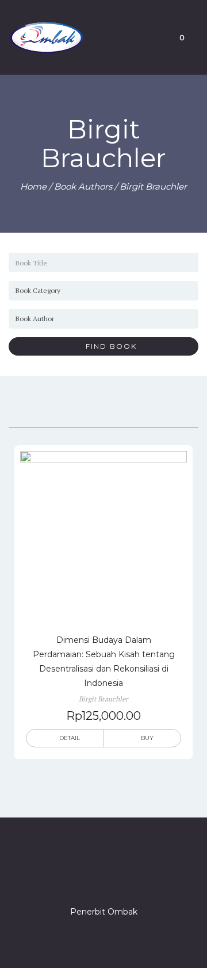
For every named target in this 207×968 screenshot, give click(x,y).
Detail (69, 738)
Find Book (107, 346)
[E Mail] (124, 879)
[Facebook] (62, 879)
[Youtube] (145, 879)
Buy (147, 738)
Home (33, 186)
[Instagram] (103, 879)
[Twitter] (82, 879)
